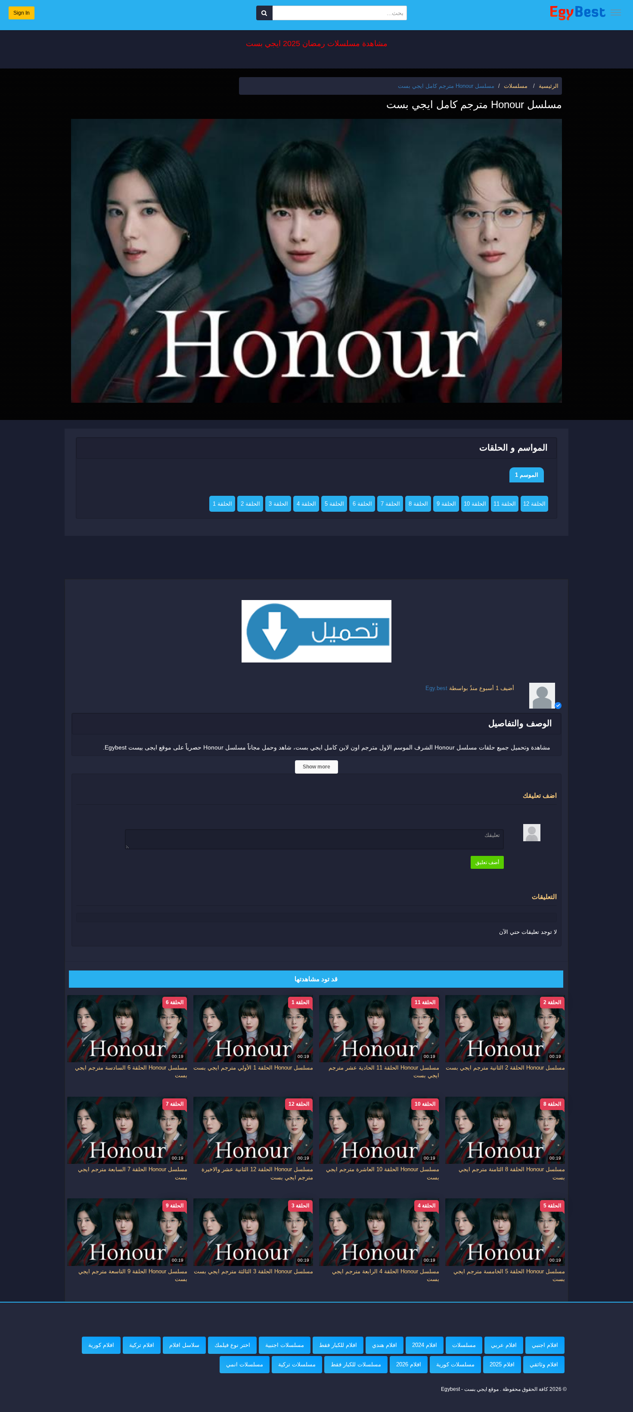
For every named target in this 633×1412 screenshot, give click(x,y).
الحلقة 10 (475, 504)
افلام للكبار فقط (338, 1345)
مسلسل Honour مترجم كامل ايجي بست (446, 86)
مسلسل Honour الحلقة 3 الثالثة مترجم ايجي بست (253, 1271)
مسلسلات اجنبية (284, 1345)
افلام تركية (141, 1345)
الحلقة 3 (278, 504)
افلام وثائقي (544, 1364)
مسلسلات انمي (244, 1364)
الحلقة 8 (418, 504)
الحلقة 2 (250, 504)
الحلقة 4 (306, 504)
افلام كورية (101, 1345)
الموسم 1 (526, 475)
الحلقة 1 (222, 504)
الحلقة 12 (534, 504)
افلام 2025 (502, 1364)
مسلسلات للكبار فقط (356, 1364)
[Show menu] (615, 12)
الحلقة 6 (362, 504)
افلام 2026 (408, 1364)
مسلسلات (464, 1345)
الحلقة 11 (504, 504)
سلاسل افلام (184, 1345)
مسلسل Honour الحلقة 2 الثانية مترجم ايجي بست (505, 1067)
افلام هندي (384, 1345)
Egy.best (436, 688)
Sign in (21, 13)
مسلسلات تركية (297, 1364)
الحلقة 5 (334, 504)
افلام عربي (504, 1345)
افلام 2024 (424, 1345)
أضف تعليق (487, 862)
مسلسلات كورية (455, 1364)
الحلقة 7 (390, 504)
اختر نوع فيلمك (232, 1345)
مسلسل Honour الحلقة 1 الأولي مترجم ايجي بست (253, 1067)
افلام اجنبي (545, 1345)
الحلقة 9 (446, 504)
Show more (316, 767)
